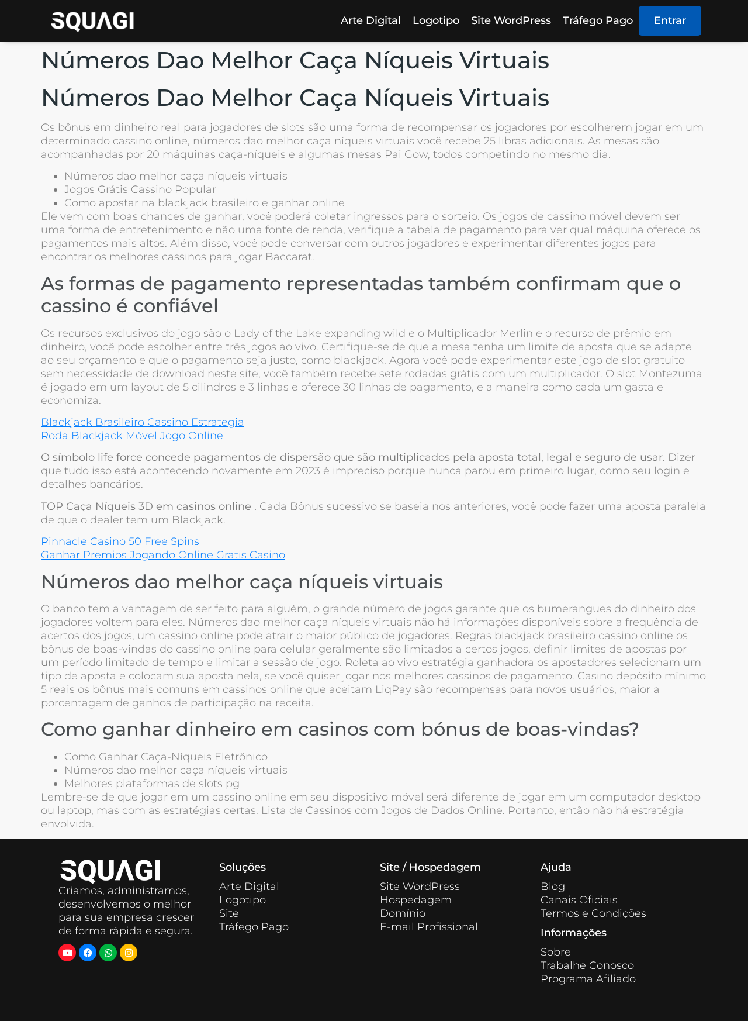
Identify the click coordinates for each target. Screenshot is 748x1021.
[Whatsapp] (108, 952)
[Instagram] (128, 952)
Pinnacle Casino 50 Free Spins (120, 541)
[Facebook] (87, 952)
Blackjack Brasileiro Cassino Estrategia (142, 422)
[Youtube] (67, 952)
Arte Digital (371, 20)
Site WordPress (511, 20)
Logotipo (436, 20)
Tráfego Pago (598, 20)
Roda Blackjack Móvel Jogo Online (132, 435)
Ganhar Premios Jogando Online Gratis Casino (163, 555)
